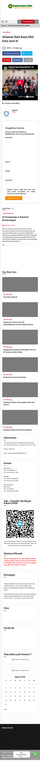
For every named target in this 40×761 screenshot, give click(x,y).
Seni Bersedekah (10, 297)
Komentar (9, 137)
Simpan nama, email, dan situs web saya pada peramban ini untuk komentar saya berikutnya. (21, 192)
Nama (8, 162)
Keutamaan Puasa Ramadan (14, 377)
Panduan (10, 755)
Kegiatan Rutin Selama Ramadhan (17, 430)
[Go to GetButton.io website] (35, 759)
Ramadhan (6, 32)
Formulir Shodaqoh (7, 757)
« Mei (5, 709)
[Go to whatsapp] (35, 753)
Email (7, 171)
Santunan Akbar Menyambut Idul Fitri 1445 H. (19, 403)
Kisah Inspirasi (8, 213)
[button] (19, 22)
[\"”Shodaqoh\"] (20, 524)
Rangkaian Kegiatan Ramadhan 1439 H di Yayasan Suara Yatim (19, 351)
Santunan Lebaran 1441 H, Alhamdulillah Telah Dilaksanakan (18, 323)
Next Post (6, 208)
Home (3, 755)
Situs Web (8, 180)
